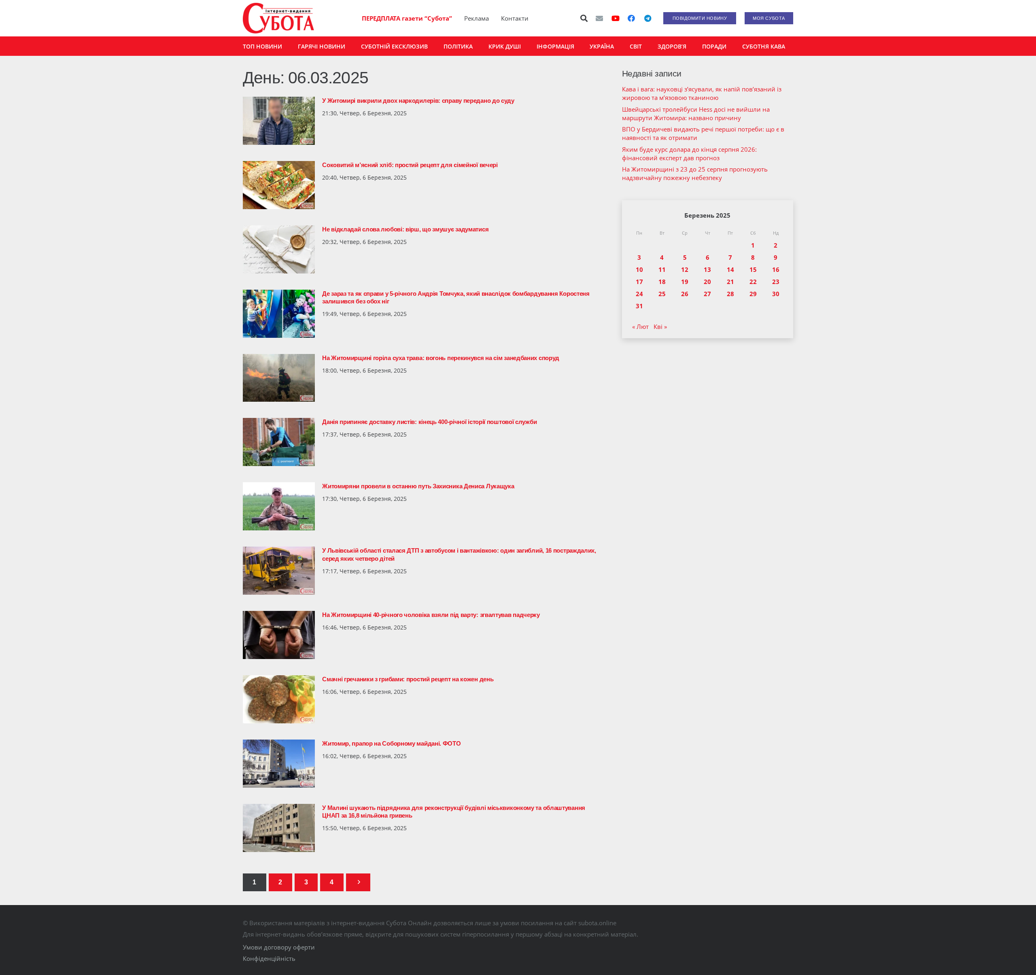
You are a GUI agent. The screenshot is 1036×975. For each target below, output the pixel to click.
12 (684, 269)
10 (639, 269)
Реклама (476, 18)
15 (753, 269)
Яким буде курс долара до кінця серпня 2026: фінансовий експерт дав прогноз (689, 153)
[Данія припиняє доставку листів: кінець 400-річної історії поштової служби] (279, 442)
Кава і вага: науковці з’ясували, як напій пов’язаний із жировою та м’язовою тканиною (701, 93)
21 (730, 282)
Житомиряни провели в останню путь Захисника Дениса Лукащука (418, 486)
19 (684, 282)
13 (707, 269)
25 (662, 294)
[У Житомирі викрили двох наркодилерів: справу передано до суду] (279, 121)
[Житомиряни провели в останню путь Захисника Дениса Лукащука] (279, 506)
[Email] (599, 18)
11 (662, 269)
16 (775, 269)
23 (775, 282)
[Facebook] (631, 18)
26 (684, 294)
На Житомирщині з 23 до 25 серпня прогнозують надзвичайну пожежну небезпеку (695, 173)
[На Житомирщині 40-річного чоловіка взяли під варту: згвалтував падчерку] (279, 635)
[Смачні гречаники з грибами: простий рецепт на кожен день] (279, 699)
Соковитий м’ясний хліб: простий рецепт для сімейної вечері (410, 164)
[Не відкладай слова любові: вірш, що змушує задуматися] (279, 249)
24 (639, 294)
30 (775, 294)
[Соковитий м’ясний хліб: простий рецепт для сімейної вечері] (279, 185)
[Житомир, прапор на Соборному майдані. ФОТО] (279, 764)
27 (707, 294)
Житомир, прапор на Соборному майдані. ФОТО (391, 743)
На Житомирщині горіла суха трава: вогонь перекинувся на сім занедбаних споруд (440, 357)
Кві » (660, 326)
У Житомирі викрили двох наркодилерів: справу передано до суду (418, 100)
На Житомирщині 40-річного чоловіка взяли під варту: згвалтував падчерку (431, 614)
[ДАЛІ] (358, 882)
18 (662, 282)
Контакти (515, 18)
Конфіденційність (269, 958)
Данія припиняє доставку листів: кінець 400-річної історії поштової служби (429, 421)
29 (753, 294)
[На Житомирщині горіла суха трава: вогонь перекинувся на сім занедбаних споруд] (279, 378)
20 (707, 282)
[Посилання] (278, 18)
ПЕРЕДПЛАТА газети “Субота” (407, 18)
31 (639, 306)
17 (639, 282)
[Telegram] (647, 18)
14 (730, 269)
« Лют (640, 326)
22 (753, 282)
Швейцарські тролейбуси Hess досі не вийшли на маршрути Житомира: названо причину (696, 113)
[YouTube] (615, 18)
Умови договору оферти (279, 947)
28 (730, 294)
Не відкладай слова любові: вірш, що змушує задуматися (405, 229)
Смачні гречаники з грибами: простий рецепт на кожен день (407, 679)
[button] (584, 18)
